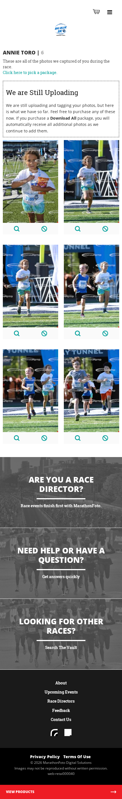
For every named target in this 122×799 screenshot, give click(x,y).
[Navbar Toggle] (109, 12)
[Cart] (96, 11)
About (61, 683)
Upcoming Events (61, 692)
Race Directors (61, 701)
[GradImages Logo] (32, 17)
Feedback (61, 710)
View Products (20, 791)
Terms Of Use (77, 756)
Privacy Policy (45, 756)
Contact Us (61, 719)
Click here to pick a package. (30, 72)
